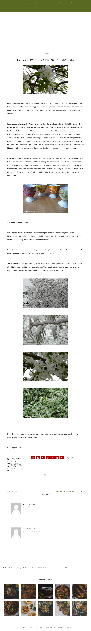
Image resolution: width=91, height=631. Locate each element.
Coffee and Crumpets (45, 32)
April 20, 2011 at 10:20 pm (31, 531)
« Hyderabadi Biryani (16, 491)
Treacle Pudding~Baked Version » (69, 491)
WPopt (69, 627)
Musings (46, 54)
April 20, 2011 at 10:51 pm (31, 507)
